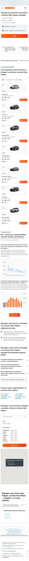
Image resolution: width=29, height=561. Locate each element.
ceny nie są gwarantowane (7, 546)
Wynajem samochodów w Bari (14, 532)
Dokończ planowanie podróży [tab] (10, 505)
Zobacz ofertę (23, 99)
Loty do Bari (7, 513)
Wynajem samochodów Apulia (14, 531)
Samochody (16, 528)
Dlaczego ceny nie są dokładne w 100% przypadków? (12, 556)
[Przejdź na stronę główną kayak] (9, 8)
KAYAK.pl (10, 528)
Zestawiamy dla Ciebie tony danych (11, 553)
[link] (14, 315)
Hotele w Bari (7, 515)
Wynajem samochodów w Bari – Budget (14, 534)
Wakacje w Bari (7, 518)
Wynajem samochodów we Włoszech (13, 530)
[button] (2, 8)
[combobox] (8, 18)
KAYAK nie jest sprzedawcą (9, 551)
